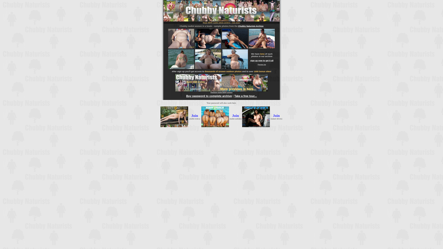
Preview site (262, 64)
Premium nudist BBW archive (221, 92)
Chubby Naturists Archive (250, 26)
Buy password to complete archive (209, 96)
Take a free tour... (245, 96)
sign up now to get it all (261, 60)
